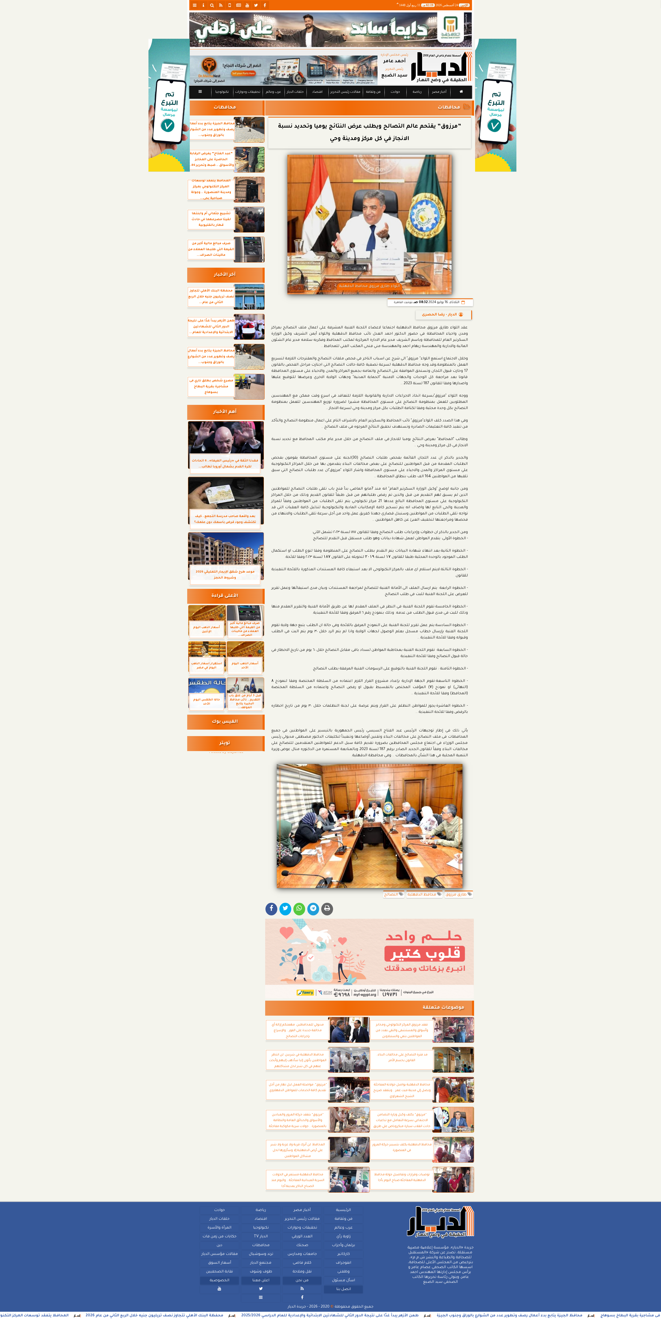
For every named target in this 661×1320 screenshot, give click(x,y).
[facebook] (265, 5)
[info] (203, 5)
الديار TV (261, 1237)
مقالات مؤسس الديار (219, 1254)
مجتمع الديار (260, 1263)
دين (219, 1246)
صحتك (302, 1246)
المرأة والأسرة (219, 1228)
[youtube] (247, 5)
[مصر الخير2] (369, 958)
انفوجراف (343, 1263)
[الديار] (495, 105)
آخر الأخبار (224, 275)
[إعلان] (169, 105)
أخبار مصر (439, 92)
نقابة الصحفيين (219, 1272)
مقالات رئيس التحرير (345, 92)
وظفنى (343, 1272)
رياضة (417, 92)
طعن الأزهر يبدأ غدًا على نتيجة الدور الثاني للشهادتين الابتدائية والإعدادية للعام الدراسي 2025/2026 (424, 1316)
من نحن (302, 1281)
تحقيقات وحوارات (247, 92)
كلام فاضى (302, 1263)
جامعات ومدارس (302, 1254)
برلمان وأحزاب (343, 1246)
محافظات (449, 107)
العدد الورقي (302, 1237)
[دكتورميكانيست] (283, 70)
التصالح (391, 895)
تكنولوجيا (222, 92)
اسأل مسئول (343, 1281)
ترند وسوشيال (261, 1254)
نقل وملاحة (302, 1272)
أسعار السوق (219, 1263)
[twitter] (256, 5)
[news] (238, 5)
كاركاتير (343, 1254)
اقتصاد (317, 92)
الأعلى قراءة (224, 596)
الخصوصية (219, 1281)
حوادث (395, 92)
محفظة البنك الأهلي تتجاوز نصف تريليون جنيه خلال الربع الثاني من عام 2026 (249, 1316)
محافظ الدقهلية (422, 895)
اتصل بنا (343, 1289)
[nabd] (230, 5)
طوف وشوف (260, 1272)
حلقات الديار (295, 92)
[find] (212, 5)
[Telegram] (313, 909)
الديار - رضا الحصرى (439, 315)
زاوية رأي (343, 1237)
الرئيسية (343, 1210)
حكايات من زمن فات (219, 1237)
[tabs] (195, 5)
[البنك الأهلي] (330, 29)
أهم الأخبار (225, 412)
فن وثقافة (373, 92)
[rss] (221, 5)
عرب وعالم (273, 92)
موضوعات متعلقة (443, 1008)
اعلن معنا (260, 1281)
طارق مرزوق (457, 895)
